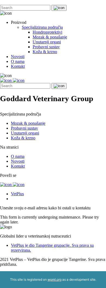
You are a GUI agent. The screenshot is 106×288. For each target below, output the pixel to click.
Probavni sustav (46, 46)
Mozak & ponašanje (50, 37)
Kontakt (18, 66)
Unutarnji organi (47, 42)
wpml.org (54, 279)
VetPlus (17, 193)
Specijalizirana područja (42, 27)
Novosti (17, 56)
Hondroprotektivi (47, 32)
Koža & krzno (45, 51)
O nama (17, 61)
